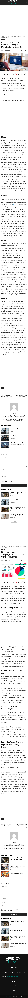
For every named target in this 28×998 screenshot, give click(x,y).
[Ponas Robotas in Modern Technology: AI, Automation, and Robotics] (5, 431)
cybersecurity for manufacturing (17, 388)
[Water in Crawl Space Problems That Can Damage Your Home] (5, 509)
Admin (5, 50)
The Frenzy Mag (8, 996)
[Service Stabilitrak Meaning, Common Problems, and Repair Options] (5, 438)
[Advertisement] (14, 20)
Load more (14, 521)
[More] (24, 74)
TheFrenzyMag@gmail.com (12, 976)
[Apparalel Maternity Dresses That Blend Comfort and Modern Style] (5, 516)
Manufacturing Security (6, 389)
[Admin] (2, 50)
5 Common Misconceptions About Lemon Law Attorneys (21, 397)
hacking (14, 204)
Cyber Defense (7, 388)
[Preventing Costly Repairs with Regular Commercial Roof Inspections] (5, 494)
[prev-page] (2, 450)
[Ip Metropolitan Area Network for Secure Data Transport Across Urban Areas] (5, 445)
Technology (6, 36)
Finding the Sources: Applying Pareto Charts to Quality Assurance (6, 397)
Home (2, 36)
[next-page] (4, 450)
